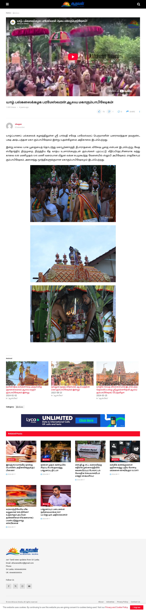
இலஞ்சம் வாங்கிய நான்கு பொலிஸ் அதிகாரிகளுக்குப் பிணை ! (20, 467)
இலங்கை (16, 13)
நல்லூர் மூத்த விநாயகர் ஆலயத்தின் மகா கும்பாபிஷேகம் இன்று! (70, 388)
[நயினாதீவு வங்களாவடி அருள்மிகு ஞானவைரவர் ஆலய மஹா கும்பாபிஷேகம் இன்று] (27, 373)
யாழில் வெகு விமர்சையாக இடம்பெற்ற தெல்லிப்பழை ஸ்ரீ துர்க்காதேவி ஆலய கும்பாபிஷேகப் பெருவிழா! (116, 389)
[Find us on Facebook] (8, 586)
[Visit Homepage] (73, 4)
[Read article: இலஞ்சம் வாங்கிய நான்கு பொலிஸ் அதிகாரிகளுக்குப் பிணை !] (21, 451)
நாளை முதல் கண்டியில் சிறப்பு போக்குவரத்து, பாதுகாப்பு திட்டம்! (53, 467)
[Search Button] (138, 4)
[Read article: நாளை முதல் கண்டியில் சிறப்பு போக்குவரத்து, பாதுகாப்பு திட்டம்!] (56, 451)
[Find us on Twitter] (15, 586)
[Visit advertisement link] (73, 420)
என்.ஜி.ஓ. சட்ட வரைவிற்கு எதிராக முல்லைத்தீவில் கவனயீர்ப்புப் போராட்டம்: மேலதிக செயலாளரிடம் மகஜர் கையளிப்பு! (88, 470)
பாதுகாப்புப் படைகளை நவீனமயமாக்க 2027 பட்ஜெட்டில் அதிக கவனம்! (54, 512)
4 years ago (24, 107)
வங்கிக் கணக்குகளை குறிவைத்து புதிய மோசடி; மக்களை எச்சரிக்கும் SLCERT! (124, 467)
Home (8, 13)
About (101, 602)
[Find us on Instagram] (22, 586)
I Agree (136, 607)
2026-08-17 (11, 474)
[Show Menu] (7, 4)
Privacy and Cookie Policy (116, 607)
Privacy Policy (122, 602)
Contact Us (135, 602)
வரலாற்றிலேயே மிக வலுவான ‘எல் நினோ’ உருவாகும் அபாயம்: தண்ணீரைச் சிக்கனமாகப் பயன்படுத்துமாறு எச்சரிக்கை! (19, 516)
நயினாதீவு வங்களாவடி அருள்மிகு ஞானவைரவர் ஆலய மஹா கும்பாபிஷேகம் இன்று (24, 389)
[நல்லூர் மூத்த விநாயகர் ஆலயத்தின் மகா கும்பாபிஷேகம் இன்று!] (72, 373)
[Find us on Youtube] (29, 586)
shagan (18, 124)
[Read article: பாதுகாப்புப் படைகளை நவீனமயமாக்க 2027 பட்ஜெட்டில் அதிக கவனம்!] (56, 496)
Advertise (110, 602)
